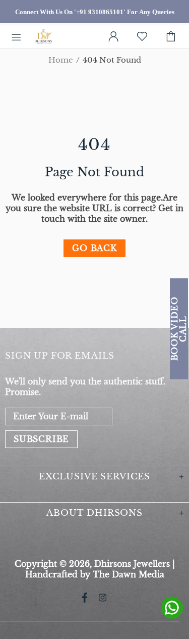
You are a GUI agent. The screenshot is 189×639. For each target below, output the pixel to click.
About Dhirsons (94, 513)
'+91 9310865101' (99, 12)
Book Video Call (179, 329)
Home (60, 60)
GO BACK (94, 248)
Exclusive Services (94, 476)
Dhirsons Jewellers (43, 36)
